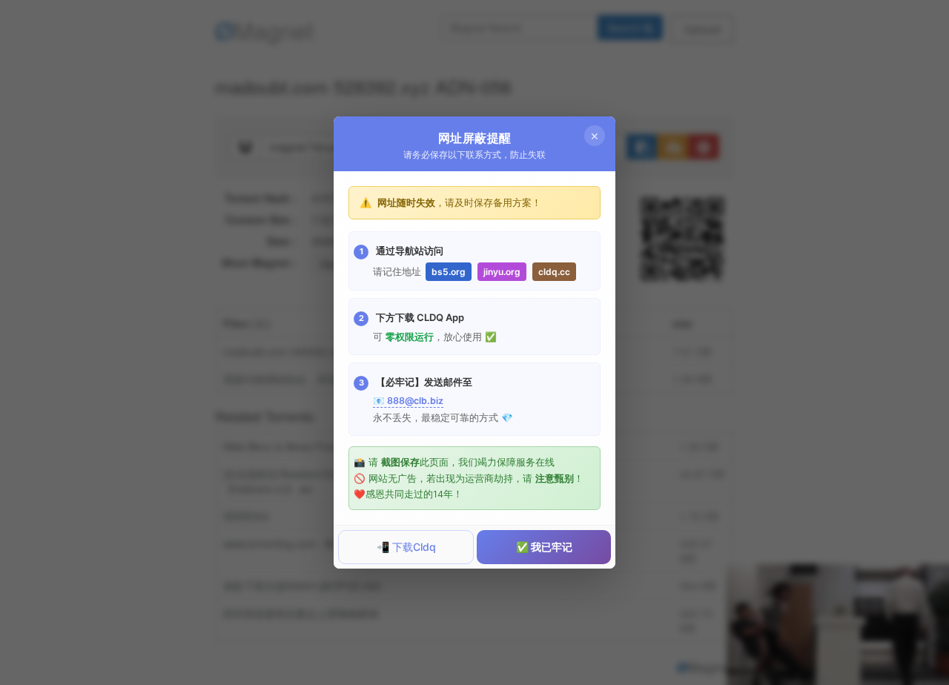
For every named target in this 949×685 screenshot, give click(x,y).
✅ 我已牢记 (544, 546)
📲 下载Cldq (406, 546)
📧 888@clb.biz (408, 400)
